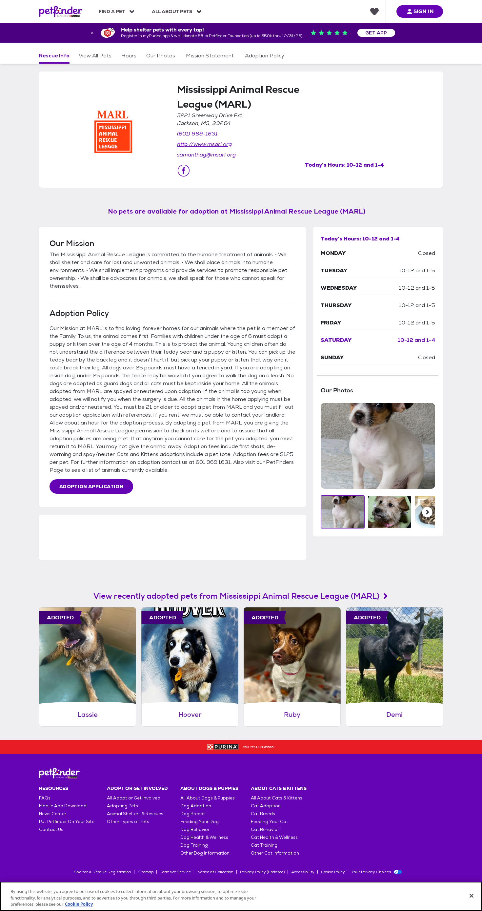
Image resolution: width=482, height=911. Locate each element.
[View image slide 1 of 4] (343, 511)
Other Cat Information (275, 853)
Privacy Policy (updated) (262, 872)
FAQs (44, 798)
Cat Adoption (266, 806)
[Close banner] (92, 33)
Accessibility (302, 872)
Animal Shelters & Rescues (135, 814)
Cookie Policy (333, 872)
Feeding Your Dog (199, 821)
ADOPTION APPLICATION (91, 486)
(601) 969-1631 (197, 133)
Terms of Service (175, 872)
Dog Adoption (195, 806)
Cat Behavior (265, 829)
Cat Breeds (263, 814)
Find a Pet (112, 11)
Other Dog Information (205, 853)
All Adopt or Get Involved (133, 798)
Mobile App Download (63, 806)
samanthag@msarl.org (206, 154)
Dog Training (194, 845)
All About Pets (172, 11)
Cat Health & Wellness (274, 837)
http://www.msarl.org (204, 144)
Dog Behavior (195, 829)
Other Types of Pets (128, 821)
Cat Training (264, 845)
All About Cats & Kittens (276, 798)
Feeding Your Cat (269, 821)
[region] (241, 896)
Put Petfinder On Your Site (66, 821)
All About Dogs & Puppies (207, 798)
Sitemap (145, 872)
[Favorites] (374, 11)
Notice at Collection (215, 872)
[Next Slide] (427, 512)
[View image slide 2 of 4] (389, 511)
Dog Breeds (193, 814)
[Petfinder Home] (60, 11)
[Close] (471, 895)
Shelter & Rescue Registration (102, 872)
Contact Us (51, 829)
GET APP (376, 33)
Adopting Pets (122, 806)
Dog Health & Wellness (204, 837)
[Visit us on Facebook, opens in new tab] (183, 170)
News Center (52, 814)
